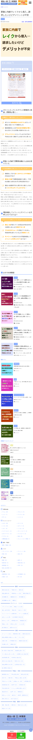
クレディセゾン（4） (7, 531)
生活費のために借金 (22, 654)
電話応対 (25, 69)
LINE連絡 (27, 681)
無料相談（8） (5, 565)
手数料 (14, 590)
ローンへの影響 (23, 613)
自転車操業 (5, 657)
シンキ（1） (20, 517)
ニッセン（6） (21, 528)
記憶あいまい (18, 681)
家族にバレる (18, 606)
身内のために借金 (7, 661)
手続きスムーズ (6, 681)
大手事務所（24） (22, 574)
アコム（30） (5, 512)
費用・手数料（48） (7, 545)
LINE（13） (20, 565)
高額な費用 (5, 593)
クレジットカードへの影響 (9, 613)
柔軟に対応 (5, 698)
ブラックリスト (6, 69)
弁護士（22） (5, 576)
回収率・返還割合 (23, 695)
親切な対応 (24, 674)
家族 (14, 610)
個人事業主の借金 (7, 668)
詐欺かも (13, 624)
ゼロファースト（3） (7, 533)
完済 (4, 677)
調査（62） (4, 560)
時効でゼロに (22, 705)
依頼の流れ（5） (22, 562)
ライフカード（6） (22, 533)
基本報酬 (22, 597)
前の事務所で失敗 (17, 617)
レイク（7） (5, 514)
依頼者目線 (5, 684)
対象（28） (20, 536)
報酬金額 (13, 597)
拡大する (15, 103)
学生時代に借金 (16, 657)
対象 (10, 677)
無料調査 (5, 674)
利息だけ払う (19, 661)
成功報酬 (5, 597)
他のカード (22, 610)
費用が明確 (26, 593)
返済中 (14, 684)
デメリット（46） (22, 551)
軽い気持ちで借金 (7, 650)
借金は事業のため (7, 664)
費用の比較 (5, 590)
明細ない (5, 624)
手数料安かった (16, 593)
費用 (21, 590)
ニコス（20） (5, 526)
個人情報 (5, 627)
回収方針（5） (5, 562)
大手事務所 (13, 640)
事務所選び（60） (6, 574)
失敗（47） (20, 554)
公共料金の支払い (19, 664)
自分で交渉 (14, 698)
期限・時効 (5, 705)
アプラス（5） (5, 536)
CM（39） (20, 576)
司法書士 (5, 644)
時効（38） (4, 554)
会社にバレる (6, 617)
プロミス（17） (21, 512)
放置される (13, 627)
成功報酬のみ (6, 600)
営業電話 (14, 620)
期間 (13, 705)
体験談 (13, 644)
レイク (2, 19)
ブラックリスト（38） (7, 551)
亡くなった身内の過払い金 (18, 688)
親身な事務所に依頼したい (9, 637)
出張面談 (22, 684)
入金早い (13, 691)
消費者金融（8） (6, 538)
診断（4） (20, 560)
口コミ (21, 637)
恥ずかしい (5, 620)
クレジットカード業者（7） (24, 538)
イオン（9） (5, 528)
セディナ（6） (21, 526)
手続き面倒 (5, 688)
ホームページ (6, 633)
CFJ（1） (4, 517)
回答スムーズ (6, 695)
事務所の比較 (17, 69)
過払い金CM (6, 610)
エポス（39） (5, 523)
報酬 (14, 600)
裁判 (14, 695)
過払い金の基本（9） (7, 568)
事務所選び (16, 633)
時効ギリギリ (6, 708)
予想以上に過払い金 (20, 677)
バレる (21, 624)
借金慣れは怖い (20, 650)
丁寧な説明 (15, 674)
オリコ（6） (20, 523)
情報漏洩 (23, 620)
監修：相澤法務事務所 (27, 21)
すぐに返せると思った (8, 654)
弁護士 (4, 640)
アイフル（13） (21, 514)
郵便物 (20, 691)
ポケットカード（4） (23, 531)
